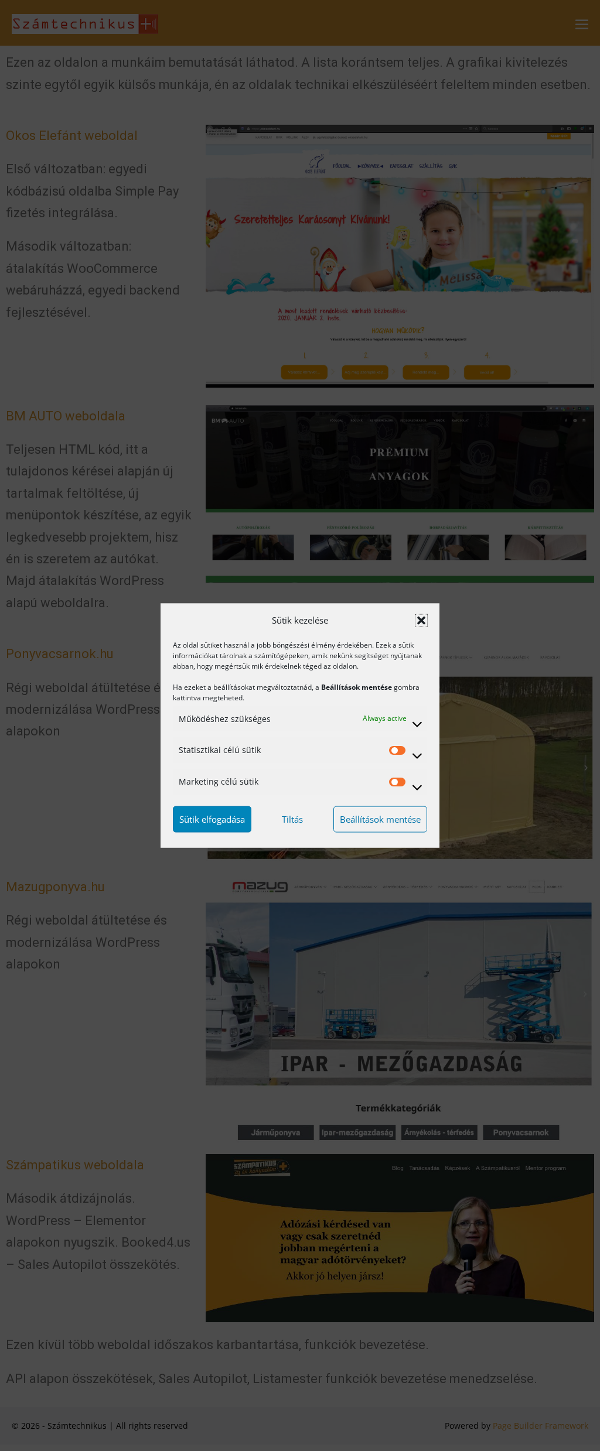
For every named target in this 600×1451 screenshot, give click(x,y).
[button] (421, 620)
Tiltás (292, 819)
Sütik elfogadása (212, 819)
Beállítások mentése (380, 819)
